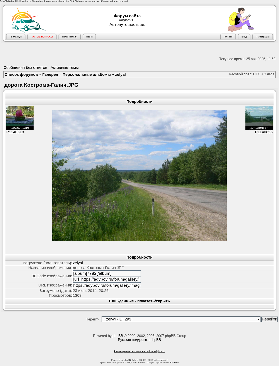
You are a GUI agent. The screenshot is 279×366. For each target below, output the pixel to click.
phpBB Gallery (131, 360)
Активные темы (65, 67)
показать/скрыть (153, 301)
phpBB (117, 336)
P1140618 (15, 132)
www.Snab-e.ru (171, 362)
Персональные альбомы (87, 74)
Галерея (50, 74)
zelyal (120, 74)
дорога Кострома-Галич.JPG (41, 85)
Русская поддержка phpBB (139, 340)
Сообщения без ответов (25, 67)
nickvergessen (161, 360)
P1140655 (264, 132)
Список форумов (21, 74)
